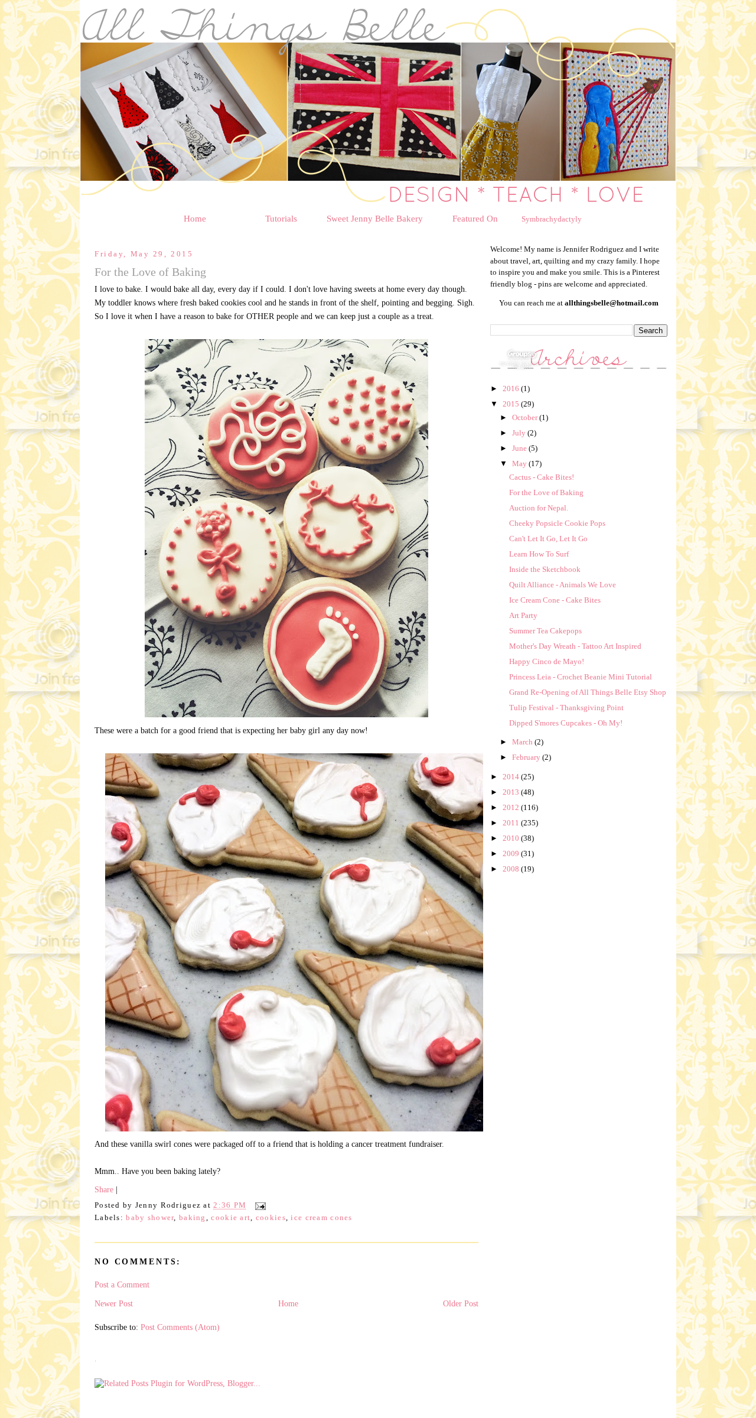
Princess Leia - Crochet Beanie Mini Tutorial (580, 676)
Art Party (523, 615)
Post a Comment (121, 1284)
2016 (512, 388)
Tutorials (281, 218)
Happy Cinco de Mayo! (546, 661)
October (525, 417)
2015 (512, 403)
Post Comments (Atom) (180, 1327)
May (520, 463)
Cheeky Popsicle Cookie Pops (557, 523)
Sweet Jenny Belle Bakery (375, 218)
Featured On (475, 218)
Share (103, 1189)
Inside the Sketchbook (545, 569)
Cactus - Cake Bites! (541, 477)
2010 (512, 838)
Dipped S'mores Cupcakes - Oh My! (566, 722)
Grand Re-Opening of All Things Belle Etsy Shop (587, 692)
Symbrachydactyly (552, 218)
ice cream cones (321, 1218)
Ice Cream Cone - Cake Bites (555, 600)
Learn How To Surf (539, 553)
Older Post (460, 1303)
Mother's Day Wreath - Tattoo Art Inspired (575, 646)
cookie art (230, 1218)
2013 (512, 792)
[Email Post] (258, 1206)
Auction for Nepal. (538, 507)
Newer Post (113, 1303)
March (523, 741)
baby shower (150, 1218)
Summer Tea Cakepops (545, 630)
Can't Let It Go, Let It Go (548, 538)
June (520, 448)
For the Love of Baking (546, 492)
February (527, 757)
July (519, 432)
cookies (271, 1218)
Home (195, 218)
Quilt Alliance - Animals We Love (562, 584)
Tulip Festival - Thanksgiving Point (566, 707)
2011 (512, 822)
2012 (512, 807)
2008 (512, 868)
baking (192, 1218)
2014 (512, 776)
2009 (512, 853)
